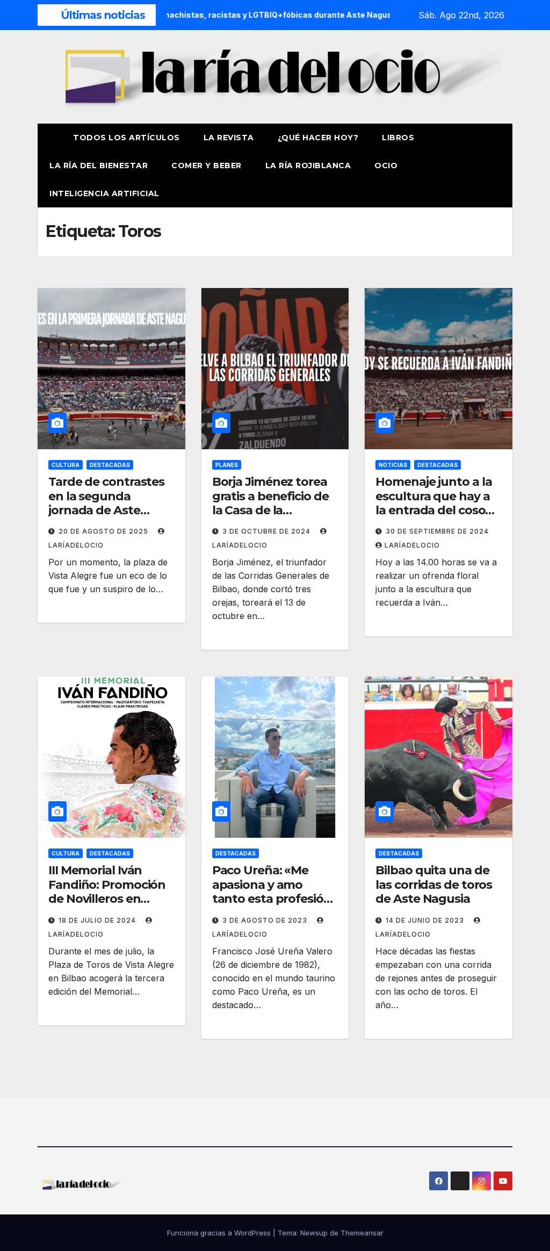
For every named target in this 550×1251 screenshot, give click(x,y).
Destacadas (110, 465)
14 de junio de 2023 (426, 920)
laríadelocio (412, 545)
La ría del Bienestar (98, 165)
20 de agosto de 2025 (104, 531)
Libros (398, 137)
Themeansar (362, 1232)
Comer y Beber (206, 165)
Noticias (393, 465)
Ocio (387, 165)
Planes (226, 465)
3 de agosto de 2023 (265, 920)
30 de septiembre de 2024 (437, 531)
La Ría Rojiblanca (308, 165)
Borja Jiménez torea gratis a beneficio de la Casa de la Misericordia (270, 502)
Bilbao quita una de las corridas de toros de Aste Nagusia (433, 884)
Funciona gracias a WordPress (220, 1232)
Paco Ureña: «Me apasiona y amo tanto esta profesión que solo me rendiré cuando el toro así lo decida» (271, 905)
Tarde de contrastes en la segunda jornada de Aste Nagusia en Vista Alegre (106, 510)
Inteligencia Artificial (104, 193)
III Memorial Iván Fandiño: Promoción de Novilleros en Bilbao (106, 891)
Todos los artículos (126, 137)
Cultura (65, 465)
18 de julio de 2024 (98, 920)
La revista (229, 137)
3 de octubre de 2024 (267, 531)
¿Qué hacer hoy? (318, 137)
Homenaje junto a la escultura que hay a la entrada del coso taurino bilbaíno (433, 502)
